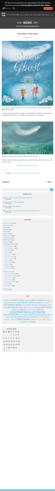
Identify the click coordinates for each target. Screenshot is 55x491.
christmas (42, 305)
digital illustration (32, 307)
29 (11, 348)
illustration (19, 312)
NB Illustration (8, 262)
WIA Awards (6, 289)
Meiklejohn (7, 260)
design (11, 307)
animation (42, 300)
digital (19, 307)
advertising (17, 300)
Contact (43, 14)
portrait (7, 320)
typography (24, 322)
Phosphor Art (7, 266)
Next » (50, 182)
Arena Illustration (9, 246)
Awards (5, 227)
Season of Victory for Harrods (15, 202)
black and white (10, 303)
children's (47, 303)
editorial (6, 229)
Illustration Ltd (8, 254)
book (19, 302)
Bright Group (7, 250)
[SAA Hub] (10, 14)
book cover (28, 302)
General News (25, 173)
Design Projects (8, 279)
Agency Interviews (8, 223)
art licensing (7, 225)
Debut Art (6, 252)
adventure (7, 300)
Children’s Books (8, 277)
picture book (32, 317)
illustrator (32, 173)
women (32, 322)
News (31, 14)
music (8, 317)
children (38, 302)
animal (27, 300)
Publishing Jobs (8, 285)
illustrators (11, 314)
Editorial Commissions (10, 281)
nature (14, 317)
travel (48, 320)
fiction (28, 310)
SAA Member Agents (9, 244)
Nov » (7, 350)
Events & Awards (36, 14)
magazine (42, 314)
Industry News (7, 240)
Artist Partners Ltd (16, 173)
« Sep (4, 350)
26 (4, 348)
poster (13, 320)
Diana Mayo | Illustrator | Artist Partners (27, 165)
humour (39, 309)
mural (49, 315)
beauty (49, 300)
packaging (21, 317)
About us (22, 14)
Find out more (48, 8)
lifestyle (32, 314)
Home (18, 14)
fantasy (15, 310)
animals (33, 300)
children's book (12, 305)
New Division (7, 264)
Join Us (51, 14)
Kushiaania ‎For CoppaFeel (13, 206)
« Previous (5, 182)
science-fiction (36, 320)
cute (5, 308)
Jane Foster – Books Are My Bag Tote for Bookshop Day (22, 211)
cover (49, 305)
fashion (21, 309)
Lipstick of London (9, 256)
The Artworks (7, 268)
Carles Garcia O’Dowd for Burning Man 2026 (18, 198)
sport (44, 320)
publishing (37, 173)
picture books (44, 317)
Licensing (6, 283)
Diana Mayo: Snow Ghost (27, 33)
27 (6, 348)
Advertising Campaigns (10, 273)
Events (5, 231)
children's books (29, 305)
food (33, 310)
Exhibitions (6, 233)
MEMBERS (47, 14)
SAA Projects (7, 271)
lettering (24, 315)
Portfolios (27, 14)
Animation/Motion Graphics (11, 275)
